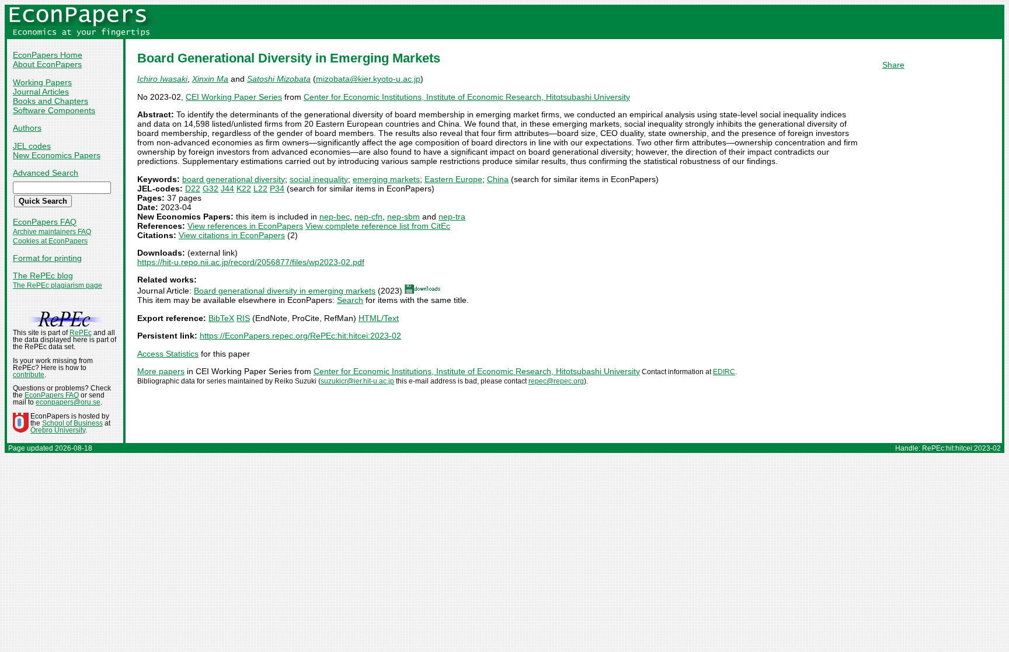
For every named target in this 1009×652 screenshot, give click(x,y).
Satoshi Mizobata (279, 78)
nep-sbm (403, 216)
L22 (260, 188)
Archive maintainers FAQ (52, 231)
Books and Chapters (50, 101)
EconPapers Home (47, 55)
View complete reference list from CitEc (377, 226)
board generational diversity (233, 179)
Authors (27, 128)
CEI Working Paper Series (234, 97)
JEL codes (32, 146)
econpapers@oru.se (68, 402)
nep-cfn (368, 216)
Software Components (54, 110)
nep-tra (452, 216)
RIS (243, 318)
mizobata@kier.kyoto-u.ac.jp (368, 78)
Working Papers (42, 82)
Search (350, 300)
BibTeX (221, 318)
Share (893, 64)
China (498, 179)
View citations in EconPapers (232, 235)
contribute (28, 374)
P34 (277, 188)
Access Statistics (168, 353)
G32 (210, 188)
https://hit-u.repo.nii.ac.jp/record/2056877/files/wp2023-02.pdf (250, 262)
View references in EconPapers (245, 226)
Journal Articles (41, 91)
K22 (243, 188)
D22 (192, 188)
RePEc (80, 332)
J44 (227, 188)
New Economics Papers (56, 155)
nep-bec (334, 216)
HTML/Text (379, 318)
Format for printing (47, 258)
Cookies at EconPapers (50, 241)
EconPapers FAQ (44, 221)
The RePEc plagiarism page (57, 285)
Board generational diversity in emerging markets (284, 290)
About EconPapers (47, 64)
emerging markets (386, 179)
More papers (161, 371)
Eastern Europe (453, 179)
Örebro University (57, 430)
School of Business (72, 423)
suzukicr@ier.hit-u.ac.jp (357, 381)
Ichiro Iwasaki (162, 78)
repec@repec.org (556, 381)
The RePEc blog (43, 275)
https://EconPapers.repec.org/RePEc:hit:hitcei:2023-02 (300, 335)
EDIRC (724, 371)
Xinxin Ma (210, 78)
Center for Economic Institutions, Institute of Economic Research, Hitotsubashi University (467, 97)
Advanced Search (45, 172)
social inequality (319, 179)
